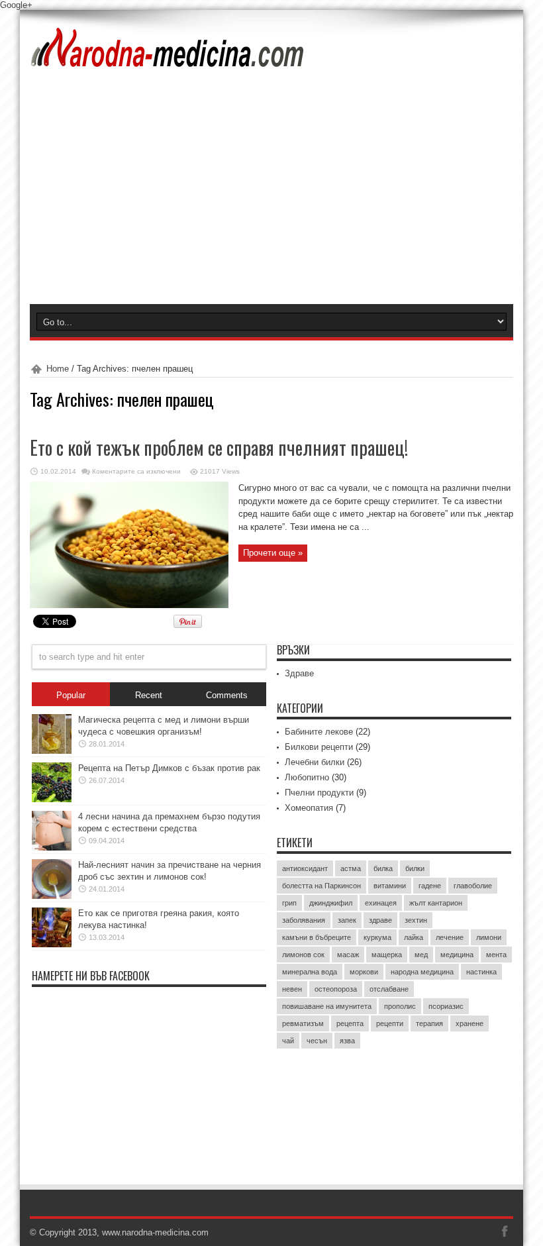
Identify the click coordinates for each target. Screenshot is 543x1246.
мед (421, 955)
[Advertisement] (271, 204)
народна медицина (422, 972)
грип (289, 903)
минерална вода (309, 972)
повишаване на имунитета (326, 1006)
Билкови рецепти (319, 747)
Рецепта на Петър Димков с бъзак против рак (169, 768)
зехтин (416, 920)
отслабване (389, 989)
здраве (380, 920)
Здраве (299, 673)
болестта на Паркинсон (321, 886)
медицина (456, 955)
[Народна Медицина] (168, 59)
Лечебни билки (314, 762)
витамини (389, 886)
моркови (364, 972)
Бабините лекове (319, 732)
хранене (469, 1023)
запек (347, 920)
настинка (481, 972)
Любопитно (307, 777)
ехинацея (381, 903)
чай (288, 1041)
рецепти (389, 1023)
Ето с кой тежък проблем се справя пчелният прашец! (219, 447)
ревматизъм (303, 1023)
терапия (429, 1023)
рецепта (350, 1023)
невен (292, 989)
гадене (430, 886)
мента (496, 955)
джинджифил (330, 903)
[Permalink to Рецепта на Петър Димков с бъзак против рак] (52, 799)
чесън (317, 1041)
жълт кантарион (435, 903)
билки (414, 868)
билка (383, 868)
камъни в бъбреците (316, 937)
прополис (400, 1006)
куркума (377, 937)
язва (347, 1041)
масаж (348, 955)
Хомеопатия (309, 808)
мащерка (386, 955)
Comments (227, 695)
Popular (70, 695)
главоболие (473, 886)
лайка (413, 937)
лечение (450, 937)
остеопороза (336, 989)
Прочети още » (273, 553)
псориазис (446, 1006)
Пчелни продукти (319, 793)
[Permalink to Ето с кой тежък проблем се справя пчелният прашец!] (129, 605)
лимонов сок (303, 955)
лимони (488, 937)
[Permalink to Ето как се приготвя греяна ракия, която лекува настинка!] (52, 944)
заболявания (303, 920)
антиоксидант (305, 868)
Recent (148, 695)
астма (350, 868)
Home (57, 369)
